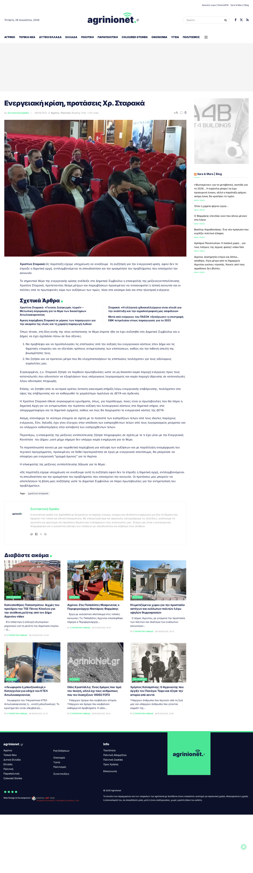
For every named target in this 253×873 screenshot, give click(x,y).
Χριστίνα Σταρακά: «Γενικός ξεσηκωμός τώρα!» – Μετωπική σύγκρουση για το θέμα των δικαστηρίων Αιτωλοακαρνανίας (53, 311)
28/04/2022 (40, 112)
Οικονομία (159, 37)
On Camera (13, 597)
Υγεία (175, 37)
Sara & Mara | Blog (239, 5)
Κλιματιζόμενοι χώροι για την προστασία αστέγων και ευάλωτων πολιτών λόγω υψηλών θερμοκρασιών (157, 608)
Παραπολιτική (108, 37)
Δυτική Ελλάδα (50, 37)
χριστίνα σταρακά (38, 493)
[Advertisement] (126, 67)
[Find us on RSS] (247, 20)
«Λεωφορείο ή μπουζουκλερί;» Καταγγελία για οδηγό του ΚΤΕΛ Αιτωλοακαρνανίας (26, 691)
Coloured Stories (135, 37)
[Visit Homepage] (113, 20)
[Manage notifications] (243, 847)
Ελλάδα (71, 37)
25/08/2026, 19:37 (102, 627)
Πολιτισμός (191, 37)
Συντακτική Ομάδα (18, 112)
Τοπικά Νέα (27, 37)
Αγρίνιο (9, 37)
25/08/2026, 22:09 (40, 635)
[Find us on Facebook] (235, 20)
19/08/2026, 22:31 (39, 713)
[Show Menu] (206, 37)
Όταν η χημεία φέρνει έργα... (211, 206)
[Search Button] (226, 20)
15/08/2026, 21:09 (165, 713)
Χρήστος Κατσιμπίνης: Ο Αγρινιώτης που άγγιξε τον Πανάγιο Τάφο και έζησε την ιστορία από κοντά (157, 691)
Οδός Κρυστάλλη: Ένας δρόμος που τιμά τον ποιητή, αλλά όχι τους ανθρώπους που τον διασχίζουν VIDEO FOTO (94, 691)
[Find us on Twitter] (241, 20)
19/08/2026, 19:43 (102, 713)
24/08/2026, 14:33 (165, 631)
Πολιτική (87, 37)
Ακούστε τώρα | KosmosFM (215, 5)
